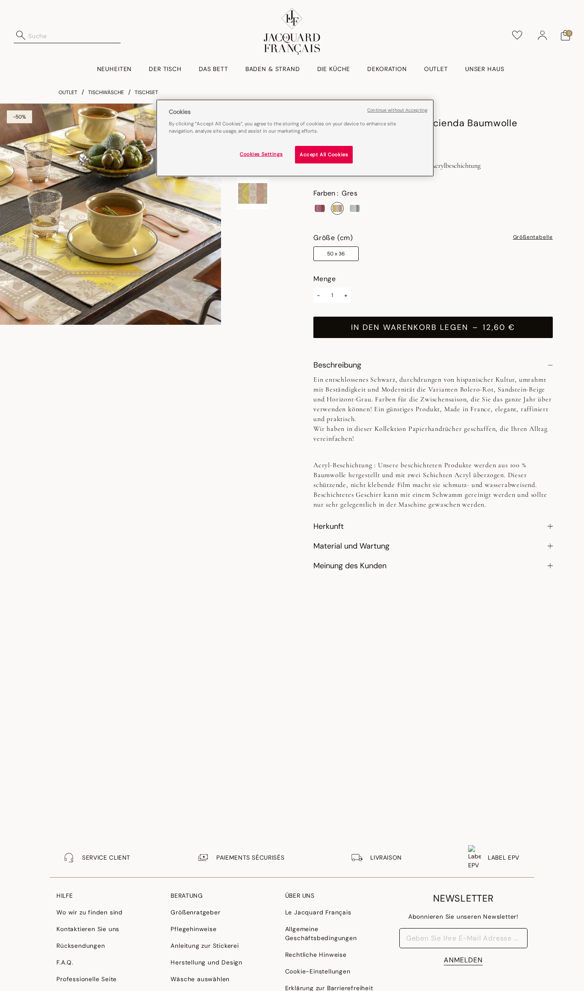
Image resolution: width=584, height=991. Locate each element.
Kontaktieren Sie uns (87, 929)
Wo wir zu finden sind (89, 912)
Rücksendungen (80, 945)
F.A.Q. (65, 962)
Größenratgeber (195, 912)
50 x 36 (336, 253)
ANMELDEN (463, 959)
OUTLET (68, 92)
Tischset (146, 92)
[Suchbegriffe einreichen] (21, 35)
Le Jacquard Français (318, 912)
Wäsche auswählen (200, 979)
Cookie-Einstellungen (318, 971)
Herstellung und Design (206, 962)
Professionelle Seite (86, 979)
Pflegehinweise (193, 929)
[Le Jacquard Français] (292, 31)
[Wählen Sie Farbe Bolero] (319, 208)
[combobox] (74, 35)
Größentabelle (533, 237)
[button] (542, 35)
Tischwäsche (106, 92)
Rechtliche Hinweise (316, 954)
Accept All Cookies (324, 154)
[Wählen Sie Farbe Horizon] (354, 208)
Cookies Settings (261, 154)
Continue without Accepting (397, 110)
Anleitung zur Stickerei (205, 945)
